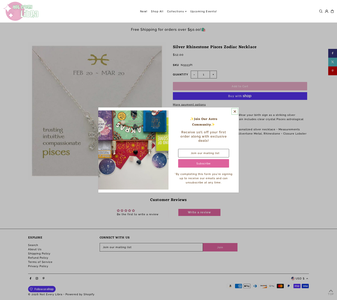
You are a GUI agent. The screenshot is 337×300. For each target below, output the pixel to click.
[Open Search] (320, 11)
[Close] (235, 111)
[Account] (326, 11)
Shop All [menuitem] (157, 11)
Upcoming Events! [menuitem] (203, 11)
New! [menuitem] (143, 11)
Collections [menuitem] (175, 11)
